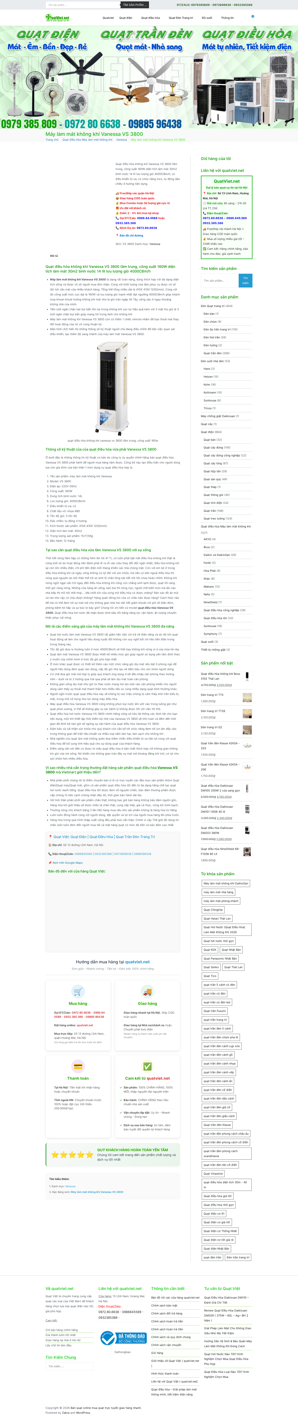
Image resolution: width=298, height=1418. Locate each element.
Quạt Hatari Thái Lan (217, 918)
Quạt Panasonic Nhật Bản (220, 958)
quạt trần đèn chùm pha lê (221, 1037)
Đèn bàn (209, 313)
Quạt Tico (210, 976)
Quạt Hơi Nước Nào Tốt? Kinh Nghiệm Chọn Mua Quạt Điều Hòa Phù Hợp (226, 1359)
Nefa (207, 594)
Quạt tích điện (213, 502)
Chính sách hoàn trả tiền (167, 1321)
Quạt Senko (211, 967)
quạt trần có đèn (214, 993)
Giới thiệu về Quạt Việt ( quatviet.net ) (175, 1363)
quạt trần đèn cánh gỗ (218, 1054)
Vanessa (121, 139)
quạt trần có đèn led (217, 1002)
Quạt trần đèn (213, 353)
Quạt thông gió (213, 495)
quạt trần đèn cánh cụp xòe (222, 1046)
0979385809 (200, 5)
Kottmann (210, 392)
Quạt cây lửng (213, 463)
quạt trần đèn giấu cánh (219, 1116)
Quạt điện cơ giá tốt (217, 1222)
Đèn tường (210, 345)
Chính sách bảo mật (164, 1305)
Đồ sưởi (207, 17)
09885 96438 (95, 1016)
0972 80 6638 (81, 1012)
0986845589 (83, 854)
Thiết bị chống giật (213, 649)
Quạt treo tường (214, 518)
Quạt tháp (210, 487)
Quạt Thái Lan (233, 967)
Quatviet (108, 17)
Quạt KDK (210, 949)
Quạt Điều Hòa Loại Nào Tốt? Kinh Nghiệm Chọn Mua (226, 1374)
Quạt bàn (210, 439)
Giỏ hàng (157, 1353)
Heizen (208, 376)
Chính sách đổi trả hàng (166, 1313)
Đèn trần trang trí (238, 1257)
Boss (207, 547)
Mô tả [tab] (54, 256)
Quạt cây (207, 424)
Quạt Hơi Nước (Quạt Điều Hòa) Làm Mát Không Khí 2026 (224, 929)
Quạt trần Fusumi (215, 1011)
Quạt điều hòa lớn (215, 618)
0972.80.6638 (147, 228)
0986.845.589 (236, 218)
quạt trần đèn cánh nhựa (220, 1063)
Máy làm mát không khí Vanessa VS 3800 (97, 1192)
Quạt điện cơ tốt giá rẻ (219, 1240)
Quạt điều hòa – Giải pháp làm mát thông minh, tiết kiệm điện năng (174, 1392)
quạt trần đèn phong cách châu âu (226, 1133)
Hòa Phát (210, 570)
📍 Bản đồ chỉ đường (129, 235)
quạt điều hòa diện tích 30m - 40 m (225, 1184)
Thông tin (227, 17)
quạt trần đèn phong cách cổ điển (226, 1142)
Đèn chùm (210, 321)
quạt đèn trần (212, 1257)
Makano (209, 586)
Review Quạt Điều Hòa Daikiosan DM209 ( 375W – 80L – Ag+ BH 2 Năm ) (226, 1315)
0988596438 (142, 854)
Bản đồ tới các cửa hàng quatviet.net (175, 1297)
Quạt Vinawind (213, 1173)
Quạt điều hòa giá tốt (218, 1196)
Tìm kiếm (245, 280)
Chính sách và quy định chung (171, 1337)
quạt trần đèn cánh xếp (219, 1072)
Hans (207, 368)
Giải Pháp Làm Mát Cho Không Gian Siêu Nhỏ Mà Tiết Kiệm (227, 1330)
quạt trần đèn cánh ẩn (218, 1081)
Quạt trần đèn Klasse (217, 1125)
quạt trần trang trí (215, 1019)
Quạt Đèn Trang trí (181, 17)
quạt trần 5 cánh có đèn (219, 984)
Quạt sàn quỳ (212, 479)
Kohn (207, 384)
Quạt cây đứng (213, 447)
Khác (207, 578)
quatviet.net (137, 961)
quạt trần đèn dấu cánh (219, 1098)
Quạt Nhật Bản (231, 949)
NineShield (210, 602)
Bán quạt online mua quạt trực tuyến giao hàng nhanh (106, 1408)
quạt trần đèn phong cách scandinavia (220, 1153)
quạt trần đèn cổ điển (218, 1090)
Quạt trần (210, 510)
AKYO (207, 539)
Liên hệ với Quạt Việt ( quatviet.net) (174, 1381)
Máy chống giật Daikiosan (218, 416)
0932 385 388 (73, 1016)
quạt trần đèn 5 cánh (217, 1028)
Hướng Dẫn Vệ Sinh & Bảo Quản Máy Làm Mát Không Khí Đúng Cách (228, 1343)
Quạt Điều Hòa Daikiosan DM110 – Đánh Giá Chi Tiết (226, 1300)
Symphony (210, 633)
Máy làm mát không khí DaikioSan (226, 883)
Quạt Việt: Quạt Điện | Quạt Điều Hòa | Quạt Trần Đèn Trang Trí (104, 837)
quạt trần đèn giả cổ (217, 1107)
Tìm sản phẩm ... (134, 5)
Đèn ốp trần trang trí (217, 329)
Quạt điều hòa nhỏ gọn (219, 1205)
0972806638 (221, 5)
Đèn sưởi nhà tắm (212, 361)
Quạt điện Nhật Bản (216, 1248)
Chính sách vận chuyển (166, 1345)
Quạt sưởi (207, 641)
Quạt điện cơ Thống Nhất (220, 1231)
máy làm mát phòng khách (221, 901)
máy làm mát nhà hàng (218, 892)
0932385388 (243, 5)
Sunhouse (210, 400)
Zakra (65, 1412)
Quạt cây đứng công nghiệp (222, 455)
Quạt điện (125, 17)
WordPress (83, 1412)
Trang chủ (52, 139)
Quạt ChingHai (213, 909)
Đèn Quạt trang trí (213, 306)
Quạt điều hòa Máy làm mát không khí (87, 139)
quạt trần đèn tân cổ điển (220, 1165)
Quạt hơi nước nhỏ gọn (219, 941)
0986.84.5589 (147, 218)
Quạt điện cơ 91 (214, 1213)
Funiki (207, 562)
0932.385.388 (126, 223)
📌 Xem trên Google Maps (65, 862)
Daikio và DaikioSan (217, 555)
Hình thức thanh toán (165, 1373)
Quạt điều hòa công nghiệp (221, 610)
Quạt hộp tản (212, 471)
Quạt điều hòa (150, 17)
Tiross (208, 408)
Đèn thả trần (212, 337)
